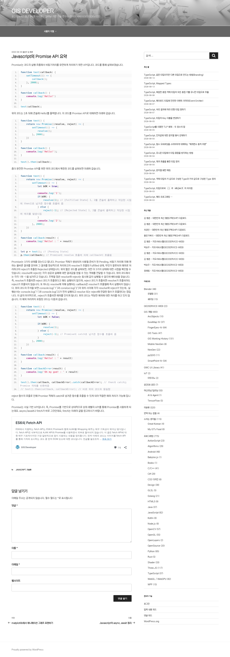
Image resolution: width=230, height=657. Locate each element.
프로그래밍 (148, 436)
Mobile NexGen (156, 344)
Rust (150, 557)
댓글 (15, 505)
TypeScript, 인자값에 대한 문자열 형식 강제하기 (165, 135)
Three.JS (152, 568)
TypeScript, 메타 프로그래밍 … (158, 197)
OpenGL (152, 535)
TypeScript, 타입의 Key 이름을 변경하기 (162, 118)
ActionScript (154, 440)
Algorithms (153, 446)
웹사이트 (16, 580)
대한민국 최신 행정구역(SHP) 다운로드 (169, 218)
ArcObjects (153, 316)
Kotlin (150, 518)
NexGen (152, 350)
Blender (148, 289)
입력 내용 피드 (150, 609)
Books (151, 463)
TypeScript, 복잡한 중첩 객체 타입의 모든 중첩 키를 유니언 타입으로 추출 (176, 92)
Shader (151, 562)
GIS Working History (158, 338)
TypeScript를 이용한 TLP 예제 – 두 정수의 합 (164, 127)
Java (150, 507)
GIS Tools (153, 333)
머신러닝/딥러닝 (151, 390)
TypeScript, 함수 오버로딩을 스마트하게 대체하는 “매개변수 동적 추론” (175, 144)
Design (151, 485)
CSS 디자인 (153, 479)
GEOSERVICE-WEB (153, 306)
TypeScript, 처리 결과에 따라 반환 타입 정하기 (165, 109)
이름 (15, 548)
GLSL (150, 490)
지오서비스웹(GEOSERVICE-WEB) (168, 241)
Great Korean (154, 424)
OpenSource (154, 545)
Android (152, 452)
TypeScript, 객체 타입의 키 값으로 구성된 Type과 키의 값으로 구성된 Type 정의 (180, 179)
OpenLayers (154, 540)
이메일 (16, 564)
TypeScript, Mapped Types (157, 83)
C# (149, 474)
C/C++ (151, 468)
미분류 (29, 470)
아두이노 (151, 378)
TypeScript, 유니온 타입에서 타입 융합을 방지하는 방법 (168, 153)
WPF (150, 584)
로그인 (147, 604)
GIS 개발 (148, 312)
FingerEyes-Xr (155, 327)
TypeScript (153, 573)
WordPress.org (151, 621)
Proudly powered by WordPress (27, 649)
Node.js (152, 523)
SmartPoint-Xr (155, 361)
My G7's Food (154, 429)
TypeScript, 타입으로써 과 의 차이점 (168, 188)
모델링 (150, 294)
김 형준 (30, 52)
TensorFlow (154, 400)
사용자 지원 (49, 31)
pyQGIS (151, 355)
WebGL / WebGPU (157, 579)
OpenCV (152, 529)
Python (151, 551)
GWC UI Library (152, 367)
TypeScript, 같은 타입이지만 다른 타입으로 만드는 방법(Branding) (173, 75)
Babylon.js (153, 457)
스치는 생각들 (150, 419)
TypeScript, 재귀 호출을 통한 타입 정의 (161, 161)
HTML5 (151, 501)
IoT (145, 373)
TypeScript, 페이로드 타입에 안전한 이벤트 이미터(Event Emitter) (173, 101)
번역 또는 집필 (150, 413)
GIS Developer (33, 11)
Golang (151, 496)
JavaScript (21, 470)
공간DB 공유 (149, 385)
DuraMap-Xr (154, 322)
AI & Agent (153, 395)
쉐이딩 (150, 299)
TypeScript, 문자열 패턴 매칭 (157, 170)
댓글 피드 (148, 615)
